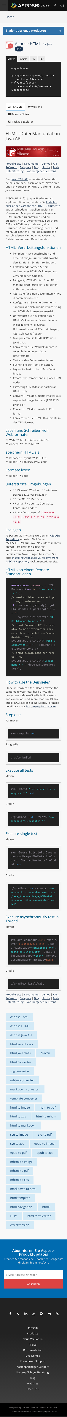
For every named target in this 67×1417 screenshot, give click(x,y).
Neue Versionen (33, 1339)
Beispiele (25, 167)
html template (20, 1198)
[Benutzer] (55, 5)
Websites (32, 1383)
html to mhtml (46, 1116)
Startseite (33, 1328)
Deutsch (45, 5)
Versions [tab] (36, 106)
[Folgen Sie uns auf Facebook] (10, 1314)
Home (10, 17)
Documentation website (41, 706)
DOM (13, 1216)
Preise (32, 1344)
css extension (19, 1225)
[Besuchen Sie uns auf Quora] (41, 1314)
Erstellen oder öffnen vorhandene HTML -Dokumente (33, 204)
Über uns (33, 1389)
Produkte (32, 1333)
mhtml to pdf (19, 1171)
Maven (11, 59)
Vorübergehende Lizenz (41, 171)
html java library (21, 1044)
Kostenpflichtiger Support (33, 1366)
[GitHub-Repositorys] (49, 1314)
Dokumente (31, 163)
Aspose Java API (21, 1035)
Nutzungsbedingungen (39, 1412)
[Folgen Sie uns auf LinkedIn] (26, 1314)
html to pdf (47, 1107)
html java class (20, 1053)
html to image (20, 1107)
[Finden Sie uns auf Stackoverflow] (33, 1314)
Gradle (23, 59)
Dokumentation (32, 1350)
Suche (46, 167)
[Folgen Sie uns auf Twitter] (18, 1314)
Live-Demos (32, 1355)
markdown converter (25, 1089)
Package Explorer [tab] (22, 121)
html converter (20, 1062)
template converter (23, 1098)
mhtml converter (22, 1080)
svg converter (19, 1071)
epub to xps (45, 1153)
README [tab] (16, 106)
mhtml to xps (19, 1180)
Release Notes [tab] (20, 114)
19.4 (19, 49)
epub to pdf (18, 1153)
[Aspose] (25, 5)
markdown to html (23, 1189)
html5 (46, 1207)
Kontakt (53, 1412)
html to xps (18, 1116)
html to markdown (23, 1125)
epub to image (44, 1144)
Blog (36, 167)
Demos (46, 163)
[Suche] (62, 5)
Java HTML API (19, 179)
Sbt (42, 59)
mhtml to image (21, 1162)
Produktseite (13, 163)
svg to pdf (45, 1134)
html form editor (39, 1216)
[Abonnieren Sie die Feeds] (57, 1314)
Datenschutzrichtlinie (19, 1412)
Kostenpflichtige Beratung (32, 1372)
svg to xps (17, 1144)
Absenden (33, 1284)
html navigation (21, 1207)
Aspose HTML (19, 1026)
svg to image (19, 1134)
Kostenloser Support (32, 1361)
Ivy (33, 59)
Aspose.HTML (33, 43)
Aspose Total (19, 1017)
